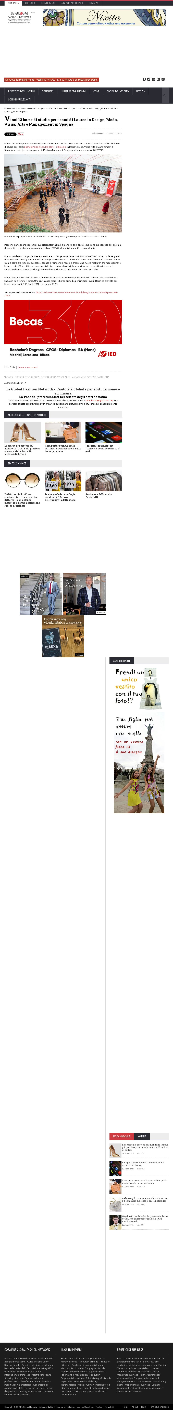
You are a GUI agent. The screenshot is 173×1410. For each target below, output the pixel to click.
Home (126, 1406)
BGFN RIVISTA (10, 108)
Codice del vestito (118, 91)
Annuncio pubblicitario (72, 3)
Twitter (148, 79)
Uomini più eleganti (19, 99)
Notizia (140, 91)
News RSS (109, 1407)
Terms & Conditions (159, 1406)
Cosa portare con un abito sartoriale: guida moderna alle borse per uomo (63, 448)
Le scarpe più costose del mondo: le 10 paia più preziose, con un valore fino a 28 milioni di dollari (22, 450)
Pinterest (153, 79)
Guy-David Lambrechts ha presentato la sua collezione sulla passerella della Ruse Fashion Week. (145, 1219)
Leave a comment (28, 367)
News (23, 108)
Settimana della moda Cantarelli (98, 496)
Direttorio (30, 3)
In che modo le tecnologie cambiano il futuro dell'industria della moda (60, 497)
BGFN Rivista (13, 3)
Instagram (163, 79)
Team (143, 1406)
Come (96, 91)
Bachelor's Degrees (34, 146)
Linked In (158, 79)
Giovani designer (37, 108)
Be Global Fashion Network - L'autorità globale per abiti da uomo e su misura (63, 391)
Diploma (61, 146)
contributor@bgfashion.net (99, 400)
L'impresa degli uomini (73, 91)
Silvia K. (100, 133)
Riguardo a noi (48, 3)
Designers (48, 91)
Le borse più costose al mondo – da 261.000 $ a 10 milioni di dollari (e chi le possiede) (145, 1199)
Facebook (144, 79)
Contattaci (93, 3)
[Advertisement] (86, 52)
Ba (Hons (50, 146)
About (135, 1406)
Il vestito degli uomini (21, 91)
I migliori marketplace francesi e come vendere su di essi (102, 448)
